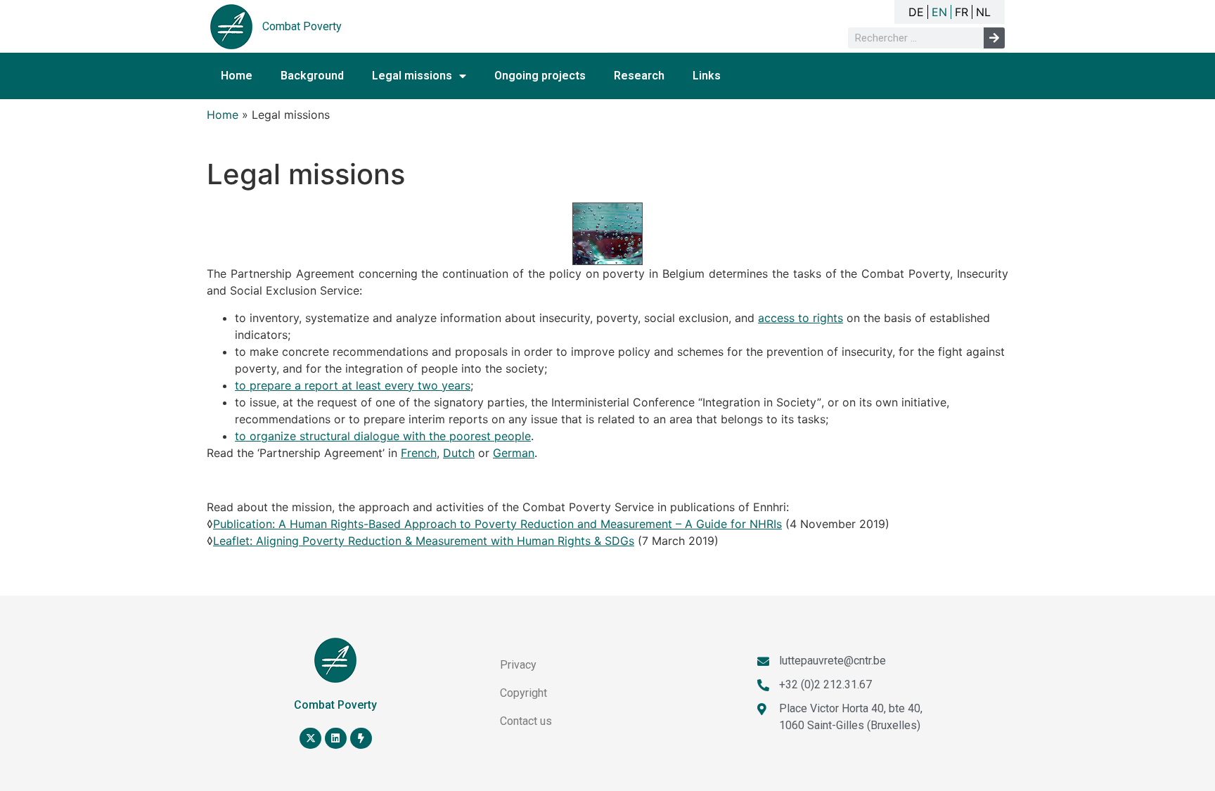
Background (312, 75)
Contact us (526, 721)
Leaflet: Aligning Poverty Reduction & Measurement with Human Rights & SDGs (423, 541)
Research (639, 75)
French (419, 453)
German (513, 453)
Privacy (518, 664)
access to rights (800, 318)
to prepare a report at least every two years (352, 385)
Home (236, 75)
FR (961, 12)
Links (707, 75)
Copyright (523, 693)
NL (983, 12)
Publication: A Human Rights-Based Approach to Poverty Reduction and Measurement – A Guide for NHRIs (497, 524)
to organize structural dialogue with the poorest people (383, 436)
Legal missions (412, 75)
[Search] (994, 38)
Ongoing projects (540, 75)
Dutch (459, 453)
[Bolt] (361, 739)
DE (916, 12)
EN (939, 12)
